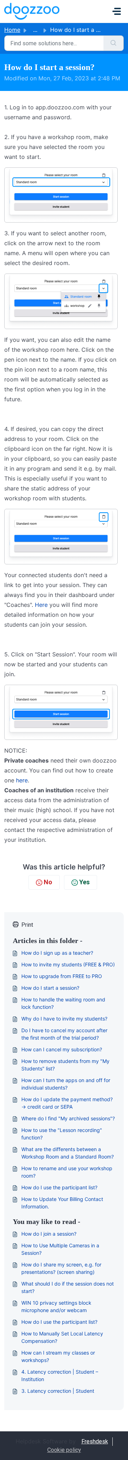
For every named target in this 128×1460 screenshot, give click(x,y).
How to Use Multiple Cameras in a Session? (60, 1249)
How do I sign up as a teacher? (57, 953)
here (22, 780)
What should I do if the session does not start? (67, 1287)
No (48, 882)
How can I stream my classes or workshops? (58, 1356)
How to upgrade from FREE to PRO (61, 976)
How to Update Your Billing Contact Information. (62, 1202)
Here (41, 604)
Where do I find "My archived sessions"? (68, 1118)
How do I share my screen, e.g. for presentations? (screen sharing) (61, 1268)
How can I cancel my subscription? (61, 1049)
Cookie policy (64, 1450)
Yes (84, 882)
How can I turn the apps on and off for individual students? (65, 1084)
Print (27, 924)
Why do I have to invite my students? (64, 1019)
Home (12, 29)
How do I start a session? (50, 988)
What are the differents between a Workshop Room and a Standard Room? (67, 1153)
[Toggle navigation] (117, 11)
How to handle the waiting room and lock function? (63, 1003)
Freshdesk (94, 1441)
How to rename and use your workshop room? (66, 1172)
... (35, 29)
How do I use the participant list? (59, 1187)
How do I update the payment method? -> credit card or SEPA (67, 1103)
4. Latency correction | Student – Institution (59, 1375)
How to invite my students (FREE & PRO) (68, 964)
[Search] (113, 43)
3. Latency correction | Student (57, 1391)
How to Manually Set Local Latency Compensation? (62, 1337)
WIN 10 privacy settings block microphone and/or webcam (56, 1306)
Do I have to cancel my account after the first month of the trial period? (64, 1034)
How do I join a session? (48, 1234)
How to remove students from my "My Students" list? (65, 1064)
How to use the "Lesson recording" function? (61, 1133)
